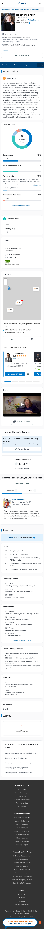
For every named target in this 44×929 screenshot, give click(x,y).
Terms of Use (9, 911)
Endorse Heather (22, 484)
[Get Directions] (32, 339)
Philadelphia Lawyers (22, 834)
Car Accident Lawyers (22, 873)
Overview (5, 65)
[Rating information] (29, 23)
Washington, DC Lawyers (22, 831)
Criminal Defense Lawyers (22, 863)
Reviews (17, 65)
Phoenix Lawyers (22, 838)
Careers (22, 898)
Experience (29, 65)
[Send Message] (12, 339)
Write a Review (33, 20)
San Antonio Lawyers (22, 841)
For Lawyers (22, 806)
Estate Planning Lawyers (22, 869)
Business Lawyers (22, 859)
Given (31, 490)
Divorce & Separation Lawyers (22, 876)
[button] (9, 288)
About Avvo (22, 894)
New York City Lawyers (22, 817)
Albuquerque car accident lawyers (16, 758)
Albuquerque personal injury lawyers (17, 768)
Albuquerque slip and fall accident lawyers (18, 772)
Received (11, 490)
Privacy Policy (21, 911)
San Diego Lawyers (22, 845)
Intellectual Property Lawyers (22, 880)
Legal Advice (22, 796)
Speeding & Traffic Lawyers (22, 883)
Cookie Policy (33, 911)
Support (22, 901)
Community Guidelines (21, 913)
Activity (40, 65)
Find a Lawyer (22, 789)
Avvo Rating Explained (22, 904)
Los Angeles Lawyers (22, 821)
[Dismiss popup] (40, 922)
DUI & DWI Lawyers (22, 866)
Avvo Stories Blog (22, 803)
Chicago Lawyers (22, 824)
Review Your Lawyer (22, 793)
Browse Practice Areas (22, 799)
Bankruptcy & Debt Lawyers (22, 856)
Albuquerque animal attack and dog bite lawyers (21, 753)
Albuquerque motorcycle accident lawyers (19, 763)
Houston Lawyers (22, 828)
